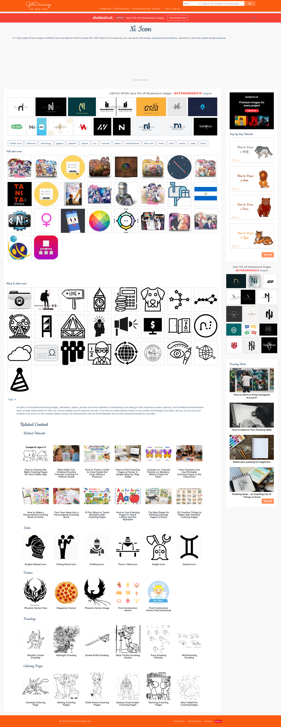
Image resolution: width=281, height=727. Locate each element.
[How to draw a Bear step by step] (252, 207)
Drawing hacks (121, 8)
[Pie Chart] (126, 221)
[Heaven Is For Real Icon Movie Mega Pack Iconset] (73, 194)
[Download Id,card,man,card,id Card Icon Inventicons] (46, 353)
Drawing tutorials (140, 8)
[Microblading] (179, 353)
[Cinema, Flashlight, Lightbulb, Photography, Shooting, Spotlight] (126, 326)
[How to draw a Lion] (252, 178)
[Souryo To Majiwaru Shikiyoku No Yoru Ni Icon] (179, 221)
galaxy (60, 143)
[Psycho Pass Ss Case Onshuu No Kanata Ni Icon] (46, 299)
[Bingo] (20, 326)
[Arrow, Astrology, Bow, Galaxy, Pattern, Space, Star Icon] (179, 299)
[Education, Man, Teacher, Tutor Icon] (100, 353)
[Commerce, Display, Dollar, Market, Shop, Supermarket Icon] (153, 326)
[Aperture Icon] (126, 167)
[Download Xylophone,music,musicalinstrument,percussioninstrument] (73, 353)
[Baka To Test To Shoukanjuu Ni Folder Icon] (205, 167)
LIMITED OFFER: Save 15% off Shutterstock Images (140, 93)
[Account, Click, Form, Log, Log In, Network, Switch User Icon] (73, 167)
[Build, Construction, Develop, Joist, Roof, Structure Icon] (73, 326)
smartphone (132, 143)
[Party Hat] (19, 380)
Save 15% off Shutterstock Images (252, 266)
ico (94, 143)
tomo (203, 143)
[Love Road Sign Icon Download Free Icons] (73, 299)
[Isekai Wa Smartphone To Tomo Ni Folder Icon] (20, 167)
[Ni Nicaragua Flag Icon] (205, 193)
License (208, 721)
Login (167, 8)
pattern (72, 143)
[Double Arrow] (205, 325)
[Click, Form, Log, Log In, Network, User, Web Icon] (46, 194)
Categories (105, 8)
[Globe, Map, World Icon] (126, 353)
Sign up (176, 8)
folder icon (16, 143)
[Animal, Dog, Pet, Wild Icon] (153, 299)
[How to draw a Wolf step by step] (252, 149)
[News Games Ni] (20, 221)
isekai (117, 143)
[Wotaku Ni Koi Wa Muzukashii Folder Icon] (205, 220)
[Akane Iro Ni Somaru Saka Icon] (100, 167)
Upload (156, 8)
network (31, 143)
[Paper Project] (100, 221)
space (85, 143)
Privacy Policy (194, 721)
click (171, 143)
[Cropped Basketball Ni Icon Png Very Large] (19, 247)
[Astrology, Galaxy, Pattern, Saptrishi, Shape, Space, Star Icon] (205, 299)
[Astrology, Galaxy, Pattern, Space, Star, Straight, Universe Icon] (179, 167)
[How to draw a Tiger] (252, 235)
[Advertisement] (142, 59)
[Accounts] (126, 299)
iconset (105, 143)
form (161, 143)
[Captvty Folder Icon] (20, 299)
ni (15, 399)
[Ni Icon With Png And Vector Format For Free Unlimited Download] (46, 221)
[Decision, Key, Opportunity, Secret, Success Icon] (179, 326)
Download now (177, 17)
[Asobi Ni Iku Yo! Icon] (153, 167)
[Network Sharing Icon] (46, 247)
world (182, 143)
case (192, 143)
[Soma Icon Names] (153, 221)
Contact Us (179, 721)
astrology (46, 143)
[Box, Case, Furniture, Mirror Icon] (46, 326)
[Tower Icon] (100, 299)
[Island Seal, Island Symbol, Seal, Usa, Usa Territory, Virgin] (153, 353)
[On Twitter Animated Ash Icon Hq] (73, 221)
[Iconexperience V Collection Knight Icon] (126, 194)
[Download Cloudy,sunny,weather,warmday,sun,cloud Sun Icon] (20, 353)
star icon (149, 143)
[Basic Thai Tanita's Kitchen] (20, 194)
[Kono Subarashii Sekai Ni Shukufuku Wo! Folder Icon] (46, 167)
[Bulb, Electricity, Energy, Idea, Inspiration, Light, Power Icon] (100, 326)
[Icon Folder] (100, 194)
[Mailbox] (179, 194)
